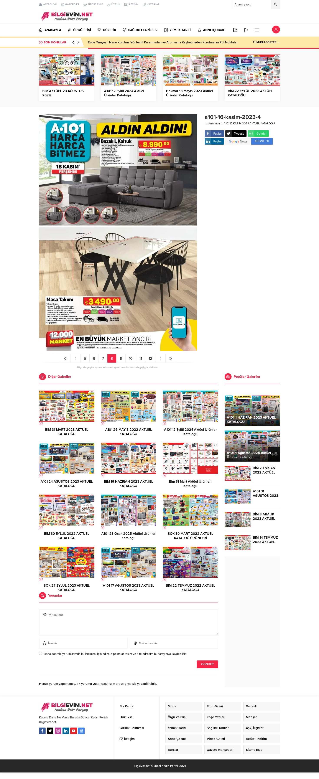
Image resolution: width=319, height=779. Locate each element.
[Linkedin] (65, 731)
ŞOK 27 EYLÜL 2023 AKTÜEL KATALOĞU (67, 587)
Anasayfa (214, 123)
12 (150, 358)
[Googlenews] (81, 731)
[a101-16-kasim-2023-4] (118, 349)
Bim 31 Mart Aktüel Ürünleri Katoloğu (190, 483)
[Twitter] (50, 731)
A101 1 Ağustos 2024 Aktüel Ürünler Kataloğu (249, 455)
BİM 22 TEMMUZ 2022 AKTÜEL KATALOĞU (190, 587)
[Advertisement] (242, 182)
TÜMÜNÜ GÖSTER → (266, 42)
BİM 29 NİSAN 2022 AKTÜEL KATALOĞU (264, 472)
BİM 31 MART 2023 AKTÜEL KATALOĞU (66, 431)
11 (140, 358)
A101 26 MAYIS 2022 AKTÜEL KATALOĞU (128, 431)
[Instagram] (58, 731)
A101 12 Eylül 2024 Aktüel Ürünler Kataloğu (124, 93)
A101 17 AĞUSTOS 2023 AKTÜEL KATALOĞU (128, 587)
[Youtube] (73, 731)
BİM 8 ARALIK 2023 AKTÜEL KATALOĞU (264, 518)
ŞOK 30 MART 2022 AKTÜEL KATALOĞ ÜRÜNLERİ (190, 535)
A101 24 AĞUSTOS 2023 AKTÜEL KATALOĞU (67, 483)
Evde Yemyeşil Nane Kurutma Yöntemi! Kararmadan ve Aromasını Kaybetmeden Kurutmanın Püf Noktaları (163, 42)
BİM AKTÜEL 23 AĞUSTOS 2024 (63, 93)
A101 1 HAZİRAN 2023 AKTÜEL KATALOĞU (251, 419)
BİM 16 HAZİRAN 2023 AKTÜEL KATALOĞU (128, 483)
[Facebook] (42, 731)
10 (131, 358)
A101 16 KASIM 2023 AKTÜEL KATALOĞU (249, 123)
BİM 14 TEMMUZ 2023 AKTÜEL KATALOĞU (265, 541)
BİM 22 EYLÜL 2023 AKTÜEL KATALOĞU (250, 93)
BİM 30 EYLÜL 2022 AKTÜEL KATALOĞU (66, 535)
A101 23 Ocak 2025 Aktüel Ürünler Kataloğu (128, 535)
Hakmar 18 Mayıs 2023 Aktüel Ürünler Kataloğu (189, 93)
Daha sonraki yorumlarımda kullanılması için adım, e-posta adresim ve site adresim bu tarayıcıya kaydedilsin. (115, 654)
